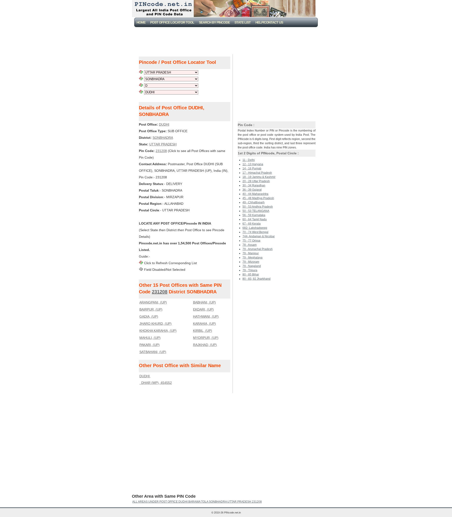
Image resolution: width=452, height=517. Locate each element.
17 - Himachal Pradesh (257, 172)
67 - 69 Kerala (251, 223)
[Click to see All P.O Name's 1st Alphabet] (141, 85)
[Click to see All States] (141, 72)
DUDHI (164, 124)
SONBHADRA (163, 138)
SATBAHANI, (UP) (152, 352)
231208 (161, 151)
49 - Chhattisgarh (253, 202)
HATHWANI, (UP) (206, 316)
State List (242, 22)
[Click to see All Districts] (141, 79)
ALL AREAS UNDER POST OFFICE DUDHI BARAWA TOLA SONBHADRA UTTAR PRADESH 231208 (197, 501)
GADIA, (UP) (148, 316)
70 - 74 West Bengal (255, 232)
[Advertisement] (227, 40)
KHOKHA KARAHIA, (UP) (158, 330)
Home (141, 22)
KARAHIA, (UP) (204, 323)
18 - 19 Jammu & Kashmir (258, 177)
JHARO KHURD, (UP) (155, 323)
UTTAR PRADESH (163, 144)
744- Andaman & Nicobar (258, 236)
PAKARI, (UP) (149, 345)
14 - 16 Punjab (251, 168)
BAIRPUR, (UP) (150, 309)
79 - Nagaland (251, 266)
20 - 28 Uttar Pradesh (256, 181)
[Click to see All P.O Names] (141, 92)
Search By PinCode (214, 22)
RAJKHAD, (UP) (205, 345)
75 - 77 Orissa (251, 240)
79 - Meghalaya (252, 257)
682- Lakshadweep (254, 228)
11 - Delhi (248, 160)
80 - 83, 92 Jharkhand (256, 278)
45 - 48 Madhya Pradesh (258, 198)
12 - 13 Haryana (252, 164)
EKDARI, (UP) (203, 309)
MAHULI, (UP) (150, 338)
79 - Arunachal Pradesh (257, 249)
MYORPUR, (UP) (205, 338)
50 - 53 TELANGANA (255, 211)
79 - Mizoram (250, 261)
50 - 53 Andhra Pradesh (257, 206)
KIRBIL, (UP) (202, 330)
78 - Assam (249, 244)
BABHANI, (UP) (204, 302)
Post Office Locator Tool (172, 22)
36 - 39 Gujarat (252, 189)
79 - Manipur (250, 253)
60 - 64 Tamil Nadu (254, 219)
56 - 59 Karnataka (253, 215)
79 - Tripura (249, 270)
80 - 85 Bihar (250, 274)
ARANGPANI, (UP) (153, 302)
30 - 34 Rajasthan (253, 185)
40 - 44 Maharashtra (255, 194)
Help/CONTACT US (269, 22)
